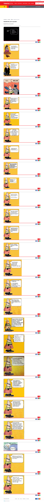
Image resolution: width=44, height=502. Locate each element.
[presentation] (6, 6)
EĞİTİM (29, 3)
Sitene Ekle (15, 0)
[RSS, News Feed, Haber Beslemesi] (39, 498)
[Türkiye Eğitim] (8, 3)
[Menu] (36, 3)
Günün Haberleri (9, 0)
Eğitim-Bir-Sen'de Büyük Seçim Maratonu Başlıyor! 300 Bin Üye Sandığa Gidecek (21, 6)
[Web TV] (38, 0)
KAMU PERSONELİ (25, 3)
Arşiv (12, 0)
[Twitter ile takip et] (38, 498)
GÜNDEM (15, 3)
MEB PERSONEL (20, 3)
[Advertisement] (22, 13)
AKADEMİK (32, 3)
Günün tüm (38, 6)
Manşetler (6, 0)
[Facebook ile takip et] (36, 498)
